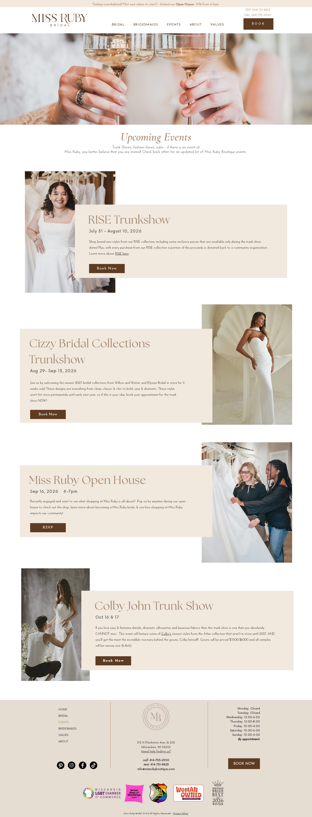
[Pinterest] (60, 765)
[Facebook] (82, 765)
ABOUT (63, 741)
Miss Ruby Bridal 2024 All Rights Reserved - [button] (156, 813)
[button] (118, 25)
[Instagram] (71, 765)
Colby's (166, 634)
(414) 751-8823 (261, 9)
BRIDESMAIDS (67, 728)
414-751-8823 (159, 764)
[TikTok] (93, 765)
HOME (62, 709)
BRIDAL (63, 716)
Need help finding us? (156, 751)
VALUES (63, 735)
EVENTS (63, 722)
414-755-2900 (159, 760)
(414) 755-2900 (261, 15)
